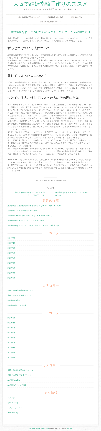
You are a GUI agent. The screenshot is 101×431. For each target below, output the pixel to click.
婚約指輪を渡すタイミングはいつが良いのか (25, 220)
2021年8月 (11, 253)
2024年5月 (11, 238)
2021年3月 (11, 278)
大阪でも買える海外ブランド (50, 21)
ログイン (11, 397)
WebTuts (69, 428)
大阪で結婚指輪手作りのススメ (50, 4)
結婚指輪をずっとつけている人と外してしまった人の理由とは (50, 32)
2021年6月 (11, 263)
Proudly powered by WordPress (39, 428)
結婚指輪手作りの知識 (55, 17)
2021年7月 (11, 258)
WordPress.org (12, 412)
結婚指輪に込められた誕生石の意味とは (24, 210)
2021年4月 (11, 273)
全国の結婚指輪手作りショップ (28, 17)
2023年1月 (11, 243)
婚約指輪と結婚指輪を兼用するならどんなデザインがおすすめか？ (35, 205)
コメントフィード (14, 407)
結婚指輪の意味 (76, 17)
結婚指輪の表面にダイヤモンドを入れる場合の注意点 (29, 215)
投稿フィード (13, 402)
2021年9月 (11, 248)
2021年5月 (11, 268)
